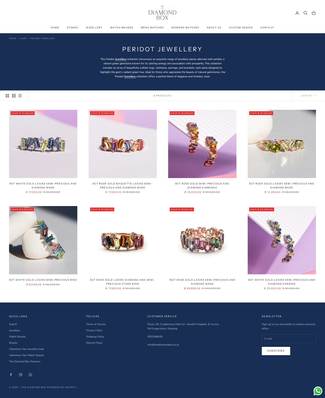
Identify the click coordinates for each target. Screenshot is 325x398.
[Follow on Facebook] (11, 375)
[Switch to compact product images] (20, 96)
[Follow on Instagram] (21, 375)
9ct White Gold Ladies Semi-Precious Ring (43, 279)
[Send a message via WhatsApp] (318, 391)
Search (13, 324)
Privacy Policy (94, 330)
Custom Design (241, 27)
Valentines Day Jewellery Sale (26, 349)
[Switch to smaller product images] (13, 96)
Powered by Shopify (62, 387)
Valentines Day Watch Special (26, 355)
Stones (72, 27)
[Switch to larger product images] (7, 96)
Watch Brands (121, 27)
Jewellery (94, 27)
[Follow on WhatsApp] (30, 375)
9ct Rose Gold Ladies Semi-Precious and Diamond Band (281, 185)
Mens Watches (152, 27)
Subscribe (276, 351)
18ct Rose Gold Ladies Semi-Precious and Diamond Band (202, 281)
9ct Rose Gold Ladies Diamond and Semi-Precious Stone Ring (122, 281)
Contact (267, 27)
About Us (214, 27)
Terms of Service (96, 324)
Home (55, 27)
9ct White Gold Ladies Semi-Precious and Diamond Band (43, 185)
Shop (23, 38)
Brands (13, 343)
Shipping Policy (95, 336)
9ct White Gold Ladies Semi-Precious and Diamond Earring (281, 281)
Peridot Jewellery (43, 38)
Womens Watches (185, 27)
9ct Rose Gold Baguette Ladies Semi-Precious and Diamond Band (123, 185)
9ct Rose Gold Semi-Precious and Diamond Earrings (202, 185)
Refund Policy (94, 343)
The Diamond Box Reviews (24, 361)
